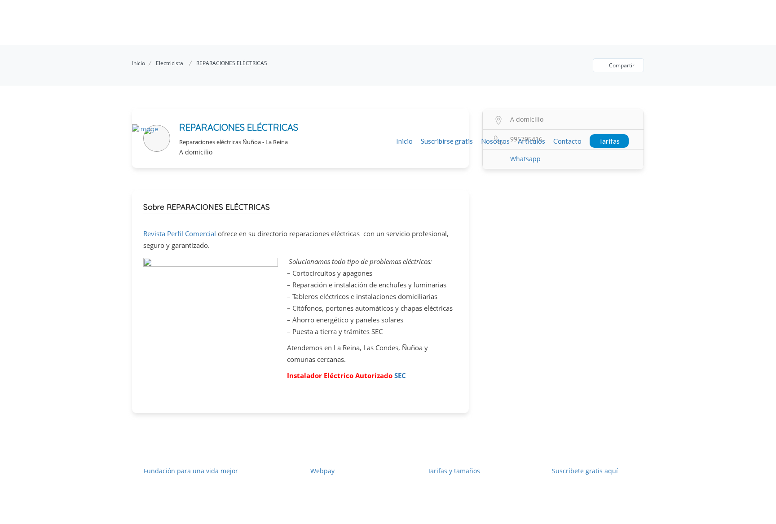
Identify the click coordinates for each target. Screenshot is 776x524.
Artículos (531, 141)
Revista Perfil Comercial (179, 233)
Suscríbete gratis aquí (585, 471)
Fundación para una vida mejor (191, 471)
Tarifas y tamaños (454, 471)
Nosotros (495, 141)
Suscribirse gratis (447, 141)
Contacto (567, 141)
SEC (400, 375)
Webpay (322, 471)
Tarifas (609, 141)
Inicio (404, 141)
